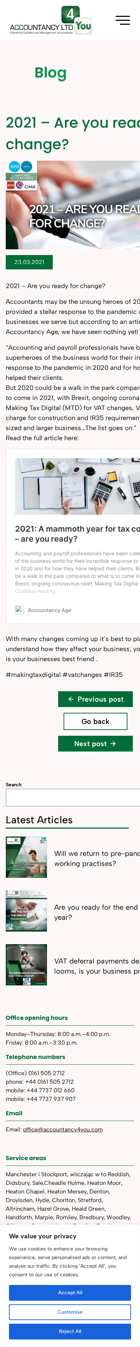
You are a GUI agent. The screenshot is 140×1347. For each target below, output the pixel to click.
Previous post (100, 699)
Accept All (70, 1293)
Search (14, 785)
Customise (70, 1312)
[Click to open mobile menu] (123, 20)
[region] (70, 1285)
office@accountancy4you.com (63, 1129)
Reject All (70, 1331)
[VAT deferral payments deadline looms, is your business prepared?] (26, 964)
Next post (90, 743)
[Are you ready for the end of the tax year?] (26, 911)
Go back (95, 721)
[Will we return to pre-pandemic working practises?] (26, 857)
